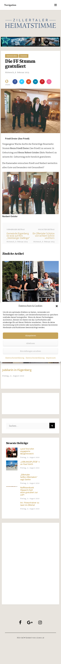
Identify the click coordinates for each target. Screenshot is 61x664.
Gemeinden (12, 55)
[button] (56, 306)
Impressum (51, 357)
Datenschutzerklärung (14, 357)
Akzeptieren (30, 335)
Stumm (23, 55)
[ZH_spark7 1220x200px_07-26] (30, 41)
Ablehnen (30, 343)
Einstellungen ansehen (30, 351)
